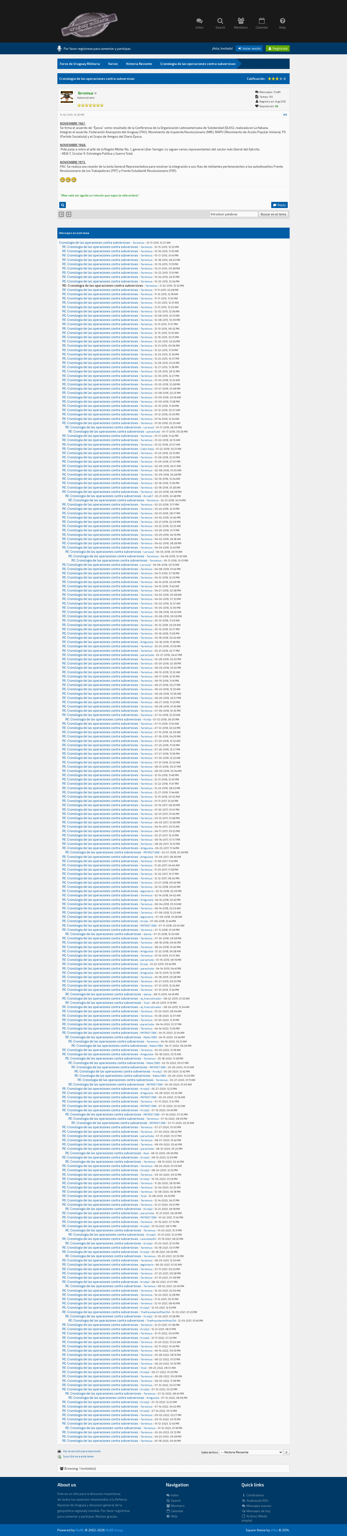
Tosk (147, 1002)
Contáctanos (255, 1495)
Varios (113, 64)
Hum (146, 1153)
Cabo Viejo (147, 448)
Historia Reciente (139, 64)
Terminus (138, 242)
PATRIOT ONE (152, 852)
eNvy (274, 1530)
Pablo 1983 (150, 1037)
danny (148, 934)
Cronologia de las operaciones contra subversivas (198, 64)
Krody (147, 719)
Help (174, 1516)
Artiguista (146, 641)
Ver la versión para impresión (82, 1451)
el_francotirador (150, 998)
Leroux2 (149, 427)
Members (177, 1506)
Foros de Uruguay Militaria (80, 64)
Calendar (176, 1511)
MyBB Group (114, 1530)
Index (174, 1495)
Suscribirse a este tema (78, 1456)
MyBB (80, 1530)
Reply (281, 205)
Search (175, 1500)
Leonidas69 (148, 1238)
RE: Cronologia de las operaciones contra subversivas (100, 247)
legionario (146, 891)
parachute (153, 431)
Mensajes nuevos (258, 1506)
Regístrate (280, 48)
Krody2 (157, 1071)
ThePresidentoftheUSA (155, 1312)
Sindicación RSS (257, 1500)
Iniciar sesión (251, 48)
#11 (285, 114)
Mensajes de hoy (258, 1511)
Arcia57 (148, 496)
